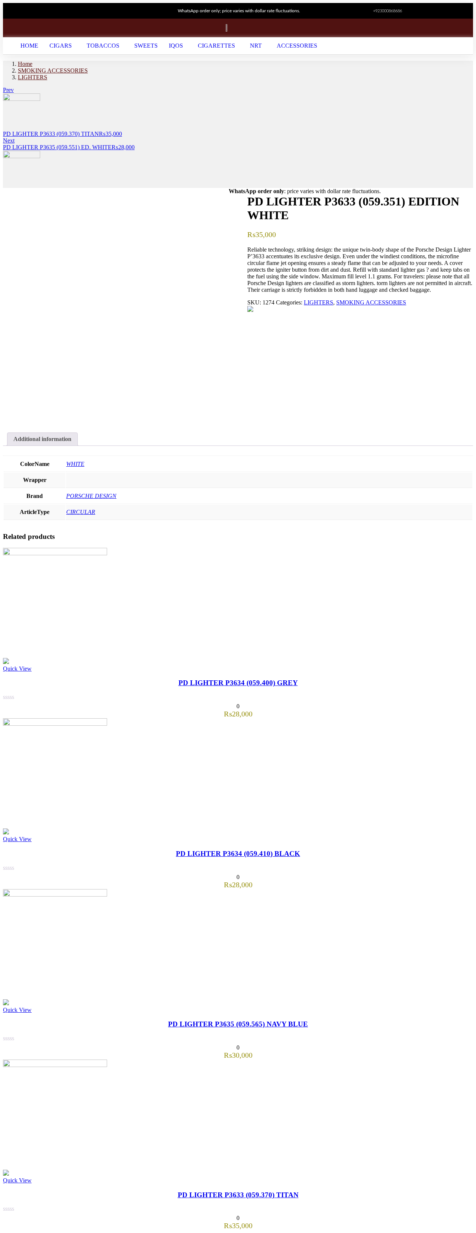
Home (25, 64)
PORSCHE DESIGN (91, 496)
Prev (8, 90)
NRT (256, 45)
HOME (29, 45)
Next (9, 140)
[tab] (42, 439)
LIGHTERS (32, 77)
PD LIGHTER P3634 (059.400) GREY (238, 683)
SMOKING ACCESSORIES (53, 70)
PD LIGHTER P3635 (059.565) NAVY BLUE (238, 1024)
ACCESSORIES (297, 45)
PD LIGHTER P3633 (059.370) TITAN (238, 1195)
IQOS (176, 45)
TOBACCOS (103, 45)
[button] (62, 45)
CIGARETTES (216, 45)
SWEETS (146, 45)
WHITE (75, 464)
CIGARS (60, 45)
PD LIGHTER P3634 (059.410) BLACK (238, 853)
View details (17, 417)
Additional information (42, 439)
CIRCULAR (80, 512)
